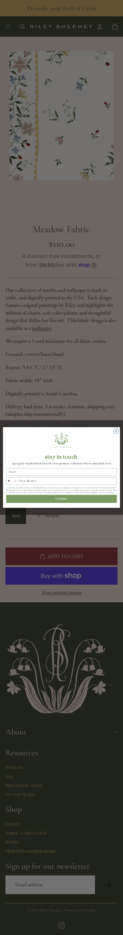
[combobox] (11, 481)
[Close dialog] (116, 430)
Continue (61, 499)
